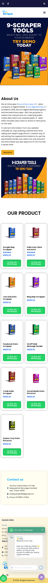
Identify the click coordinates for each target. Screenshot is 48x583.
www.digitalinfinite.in (36, 107)
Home (4, 525)
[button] (44, 4)
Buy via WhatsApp (12, 263)
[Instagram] (7, 575)
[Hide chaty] (41, 577)
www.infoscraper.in (27, 104)
